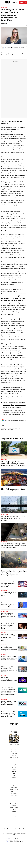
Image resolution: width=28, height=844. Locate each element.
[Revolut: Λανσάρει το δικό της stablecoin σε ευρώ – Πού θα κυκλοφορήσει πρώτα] (22, 659)
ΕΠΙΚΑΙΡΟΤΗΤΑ (4, 487)
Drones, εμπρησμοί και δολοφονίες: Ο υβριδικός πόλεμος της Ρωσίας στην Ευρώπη (8, 615)
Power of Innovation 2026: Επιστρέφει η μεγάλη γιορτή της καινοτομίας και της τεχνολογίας (9, 703)
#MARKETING (4, 429)
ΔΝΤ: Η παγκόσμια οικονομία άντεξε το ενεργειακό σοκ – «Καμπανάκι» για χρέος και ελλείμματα (14, 546)
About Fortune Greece (14, 803)
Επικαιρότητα (14, 764)
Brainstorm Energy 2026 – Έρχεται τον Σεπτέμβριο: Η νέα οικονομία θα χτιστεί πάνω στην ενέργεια (8, 714)
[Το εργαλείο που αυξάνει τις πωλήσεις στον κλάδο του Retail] (22, 595)
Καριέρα (14, 775)
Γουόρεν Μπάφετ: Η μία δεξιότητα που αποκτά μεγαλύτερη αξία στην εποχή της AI (9, 626)
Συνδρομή (14, 813)
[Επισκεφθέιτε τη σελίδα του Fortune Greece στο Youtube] (15, 828)
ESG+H (14, 785)
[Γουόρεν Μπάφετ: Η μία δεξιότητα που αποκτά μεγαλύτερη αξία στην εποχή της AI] (22, 626)
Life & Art (14, 767)
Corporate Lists (14, 749)
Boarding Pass (14, 787)
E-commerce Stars (14, 793)
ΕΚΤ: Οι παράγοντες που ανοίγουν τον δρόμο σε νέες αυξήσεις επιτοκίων (13, 518)
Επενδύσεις (14, 771)
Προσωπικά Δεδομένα (14, 816)
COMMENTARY (4, 7)
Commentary (14, 779)
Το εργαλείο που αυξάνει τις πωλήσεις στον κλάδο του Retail (9, 593)
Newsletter (14, 811)
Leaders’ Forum (14, 753)
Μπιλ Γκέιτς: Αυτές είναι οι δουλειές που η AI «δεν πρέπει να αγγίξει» (8, 604)
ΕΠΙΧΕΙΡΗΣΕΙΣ (4, 644)
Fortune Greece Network (14, 757)
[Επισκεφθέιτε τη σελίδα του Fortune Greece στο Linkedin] (11, 828)
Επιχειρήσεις (14, 765)
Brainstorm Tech (14, 791)
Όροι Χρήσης (14, 815)
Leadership (14, 777)
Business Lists (14, 751)
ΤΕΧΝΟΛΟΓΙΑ (4, 459)
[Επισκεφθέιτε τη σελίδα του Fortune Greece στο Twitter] (7, 828)
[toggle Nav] (2, 2)
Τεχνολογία (14, 769)
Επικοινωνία (14, 809)
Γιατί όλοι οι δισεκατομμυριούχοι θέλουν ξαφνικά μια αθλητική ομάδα (9, 679)
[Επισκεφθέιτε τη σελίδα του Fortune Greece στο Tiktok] (19, 828)
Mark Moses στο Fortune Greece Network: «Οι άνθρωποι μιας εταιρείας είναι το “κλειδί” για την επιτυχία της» (14, 412)
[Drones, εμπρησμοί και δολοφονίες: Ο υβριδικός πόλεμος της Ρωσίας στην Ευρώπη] (22, 615)
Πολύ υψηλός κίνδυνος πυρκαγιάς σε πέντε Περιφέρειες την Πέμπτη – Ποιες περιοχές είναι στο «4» (14, 573)
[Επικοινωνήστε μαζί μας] (23, 828)
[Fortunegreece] (7, 3)
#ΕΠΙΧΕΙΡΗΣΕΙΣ (11, 429)
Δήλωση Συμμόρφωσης (14, 807)
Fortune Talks (14, 755)
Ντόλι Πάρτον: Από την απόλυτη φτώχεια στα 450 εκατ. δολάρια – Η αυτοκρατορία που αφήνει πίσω (8, 637)
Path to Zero (14, 797)
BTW (14, 834)
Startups (14, 773)
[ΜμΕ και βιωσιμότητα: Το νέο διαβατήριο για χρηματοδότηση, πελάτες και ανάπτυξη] (22, 648)
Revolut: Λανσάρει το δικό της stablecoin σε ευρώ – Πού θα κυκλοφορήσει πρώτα (9, 658)
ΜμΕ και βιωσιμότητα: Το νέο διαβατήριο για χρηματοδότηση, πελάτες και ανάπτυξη (9, 648)
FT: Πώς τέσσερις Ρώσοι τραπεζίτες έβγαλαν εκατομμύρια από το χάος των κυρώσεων (9, 669)
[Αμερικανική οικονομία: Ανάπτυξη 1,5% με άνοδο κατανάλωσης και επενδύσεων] (22, 584)
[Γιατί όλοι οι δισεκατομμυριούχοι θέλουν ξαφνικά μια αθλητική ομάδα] (22, 680)
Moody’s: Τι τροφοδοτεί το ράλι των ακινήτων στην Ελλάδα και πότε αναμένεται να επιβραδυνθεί (13, 491)
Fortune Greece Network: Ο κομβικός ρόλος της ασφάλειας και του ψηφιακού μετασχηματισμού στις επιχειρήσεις (14, 405)
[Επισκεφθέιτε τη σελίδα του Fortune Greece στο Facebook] (4, 828)
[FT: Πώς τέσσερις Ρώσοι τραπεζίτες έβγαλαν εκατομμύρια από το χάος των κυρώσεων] (22, 669)
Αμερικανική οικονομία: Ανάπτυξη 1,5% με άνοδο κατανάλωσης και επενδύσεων (8, 584)
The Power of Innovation (14, 789)
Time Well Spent (14, 795)
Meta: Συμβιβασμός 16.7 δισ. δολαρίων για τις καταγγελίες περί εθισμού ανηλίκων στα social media (13, 464)
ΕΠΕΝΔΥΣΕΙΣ (4, 654)
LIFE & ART (3, 632)
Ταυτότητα (14, 805)
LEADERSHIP (4, 621)
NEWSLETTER (23, 2)
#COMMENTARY (4, 428)
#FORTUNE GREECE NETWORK (15, 428)
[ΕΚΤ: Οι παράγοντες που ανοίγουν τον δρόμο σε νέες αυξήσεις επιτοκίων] (14, 504)
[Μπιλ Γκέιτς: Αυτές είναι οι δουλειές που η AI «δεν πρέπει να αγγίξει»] (22, 605)
